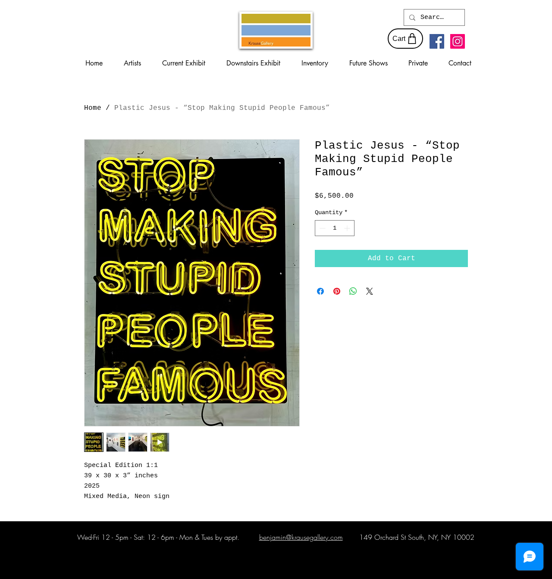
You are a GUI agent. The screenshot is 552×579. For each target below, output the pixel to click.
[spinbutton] (334, 228)
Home (92, 108)
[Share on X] (369, 291)
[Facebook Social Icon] (437, 41)
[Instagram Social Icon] (457, 41)
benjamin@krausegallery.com (301, 537)
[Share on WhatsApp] (353, 291)
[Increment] (347, 228)
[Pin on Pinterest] (337, 291)
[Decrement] (321, 228)
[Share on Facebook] (320, 291)
